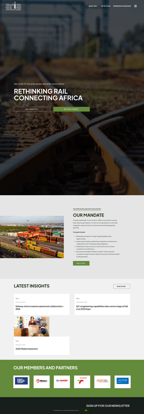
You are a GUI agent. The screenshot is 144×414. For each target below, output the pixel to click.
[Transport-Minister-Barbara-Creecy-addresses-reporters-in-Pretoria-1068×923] (31, 317)
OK (86, 410)
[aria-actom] (82, 378)
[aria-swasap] (21, 378)
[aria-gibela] (122, 378)
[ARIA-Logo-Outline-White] (13, 2)
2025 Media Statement (27, 348)
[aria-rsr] (62, 378)
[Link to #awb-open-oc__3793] (135, 6)
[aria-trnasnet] (41, 378)
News (17, 298)
